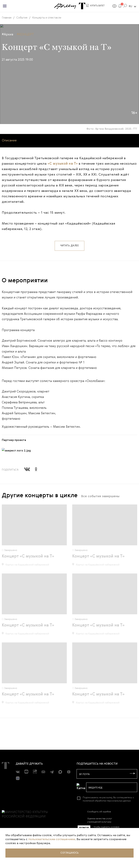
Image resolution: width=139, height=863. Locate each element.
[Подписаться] (132, 774)
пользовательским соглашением (51, 839)
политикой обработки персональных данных (107, 801)
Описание (9, 140)
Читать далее (69, 246)
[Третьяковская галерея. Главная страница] (82, 6)
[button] (119, 6)
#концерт (25, 34)
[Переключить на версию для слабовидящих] (114, 6)
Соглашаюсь (69, 853)
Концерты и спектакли (46, 17)
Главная (6, 17)
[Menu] (5, 6)
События (21, 17)
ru (133, 6)
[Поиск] (125, 6)
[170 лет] (65, 6)
